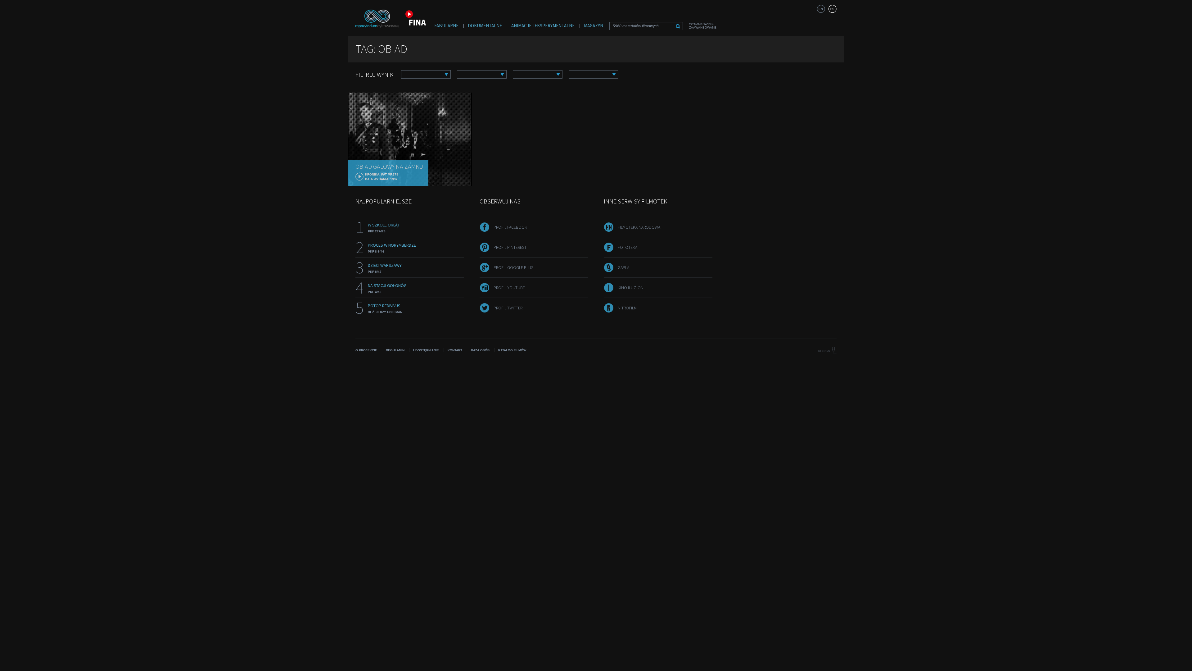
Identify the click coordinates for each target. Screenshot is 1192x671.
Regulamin (395, 350)
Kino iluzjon (630, 287)
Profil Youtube (509, 287)
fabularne (446, 26)
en (821, 9)
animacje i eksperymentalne (543, 26)
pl (832, 9)
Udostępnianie (426, 350)
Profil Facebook (510, 227)
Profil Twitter (508, 308)
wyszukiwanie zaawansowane (702, 25)
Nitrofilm (627, 308)
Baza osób (480, 350)
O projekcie (366, 350)
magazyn (593, 26)
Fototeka (627, 247)
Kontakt (455, 350)
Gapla (623, 267)
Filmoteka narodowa (639, 227)
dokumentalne (485, 26)
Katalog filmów (512, 350)
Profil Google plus (513, 267)
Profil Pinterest (510, 247)
